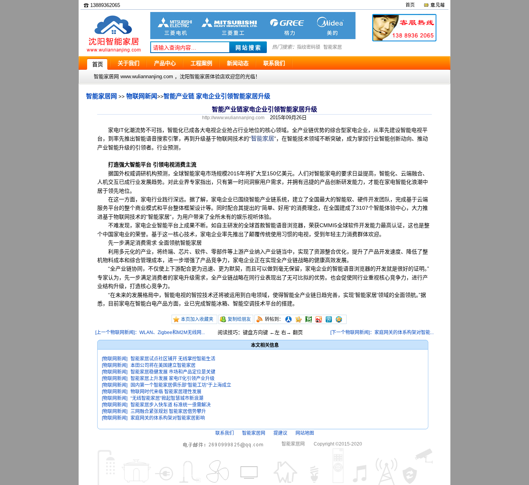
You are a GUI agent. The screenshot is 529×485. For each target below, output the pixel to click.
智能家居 (332, 47)
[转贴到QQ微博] (329, 319)
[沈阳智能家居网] (113, 52)
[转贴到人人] (288, 319)
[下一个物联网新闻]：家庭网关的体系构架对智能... (382, 332)
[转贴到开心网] (299, 319)
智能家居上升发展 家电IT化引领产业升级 (173, 378)
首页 (410, 5)
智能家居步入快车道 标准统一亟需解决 (171, 405)
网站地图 (304, 433)
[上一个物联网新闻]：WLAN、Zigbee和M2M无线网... (150, 332)
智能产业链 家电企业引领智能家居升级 (216, 96)
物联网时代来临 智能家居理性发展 (166, 391)
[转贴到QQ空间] (339, 319)
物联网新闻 (141, 96)
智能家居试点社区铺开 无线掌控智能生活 (173, 359)
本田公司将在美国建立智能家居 (163, 365)
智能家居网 (101, 96)
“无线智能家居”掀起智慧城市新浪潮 (167, 398)
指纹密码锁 (308, 47)
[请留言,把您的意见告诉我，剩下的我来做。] (434, 5)
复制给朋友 (239, 319)
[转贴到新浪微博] (319, 319)
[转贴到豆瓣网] (309, 319)
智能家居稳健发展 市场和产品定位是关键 (173, 372)
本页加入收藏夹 (197, 319)
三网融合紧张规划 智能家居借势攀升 (168, 411)
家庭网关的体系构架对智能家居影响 (168, 418)
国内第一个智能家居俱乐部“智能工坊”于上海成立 (181, 385)
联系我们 (224, 433)
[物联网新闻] (114, 359)
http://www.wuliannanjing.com (233, 117)
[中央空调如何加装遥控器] (253, 37)
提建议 (280, 433)
